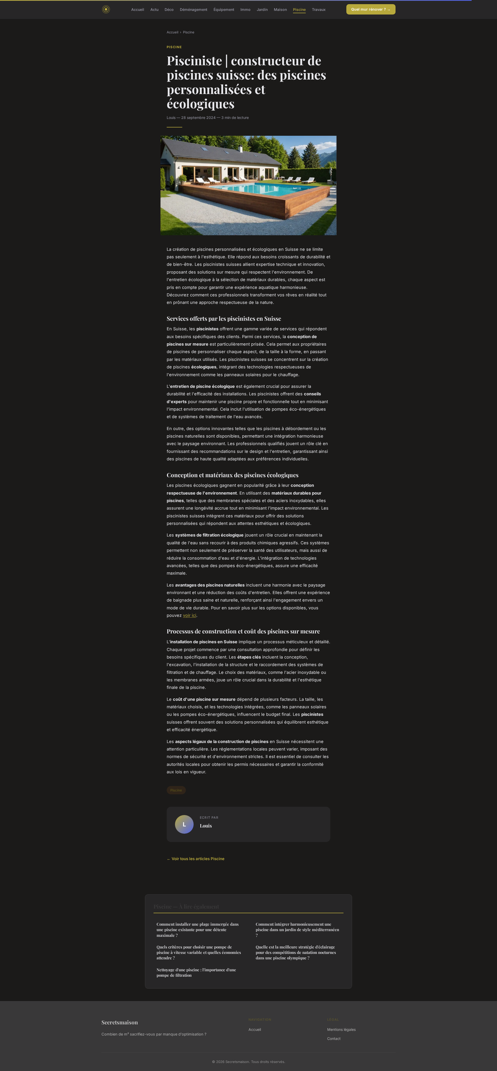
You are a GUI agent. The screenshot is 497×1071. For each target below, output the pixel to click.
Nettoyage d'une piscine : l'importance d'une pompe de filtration (196, 972)
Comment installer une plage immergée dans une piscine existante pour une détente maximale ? (198, 930)
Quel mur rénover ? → (371, 9)
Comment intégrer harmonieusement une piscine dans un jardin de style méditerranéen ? (297, 930)
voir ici (189, 615)
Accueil (137, 9)
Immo (245, 9)
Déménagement (193, 9)
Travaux (319, 9)
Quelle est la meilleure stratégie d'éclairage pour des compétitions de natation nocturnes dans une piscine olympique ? (296, 952)
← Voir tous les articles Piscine (195, 858)
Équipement (224, 9)
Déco (169, 9)
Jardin (262, 9)
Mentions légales (341, 1029)
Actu (154, 9)
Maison (280, 9)
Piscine (299, 9)
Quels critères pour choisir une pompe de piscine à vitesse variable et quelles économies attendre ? (199, 952)
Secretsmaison (119, 1022)
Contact (334, 1038)
